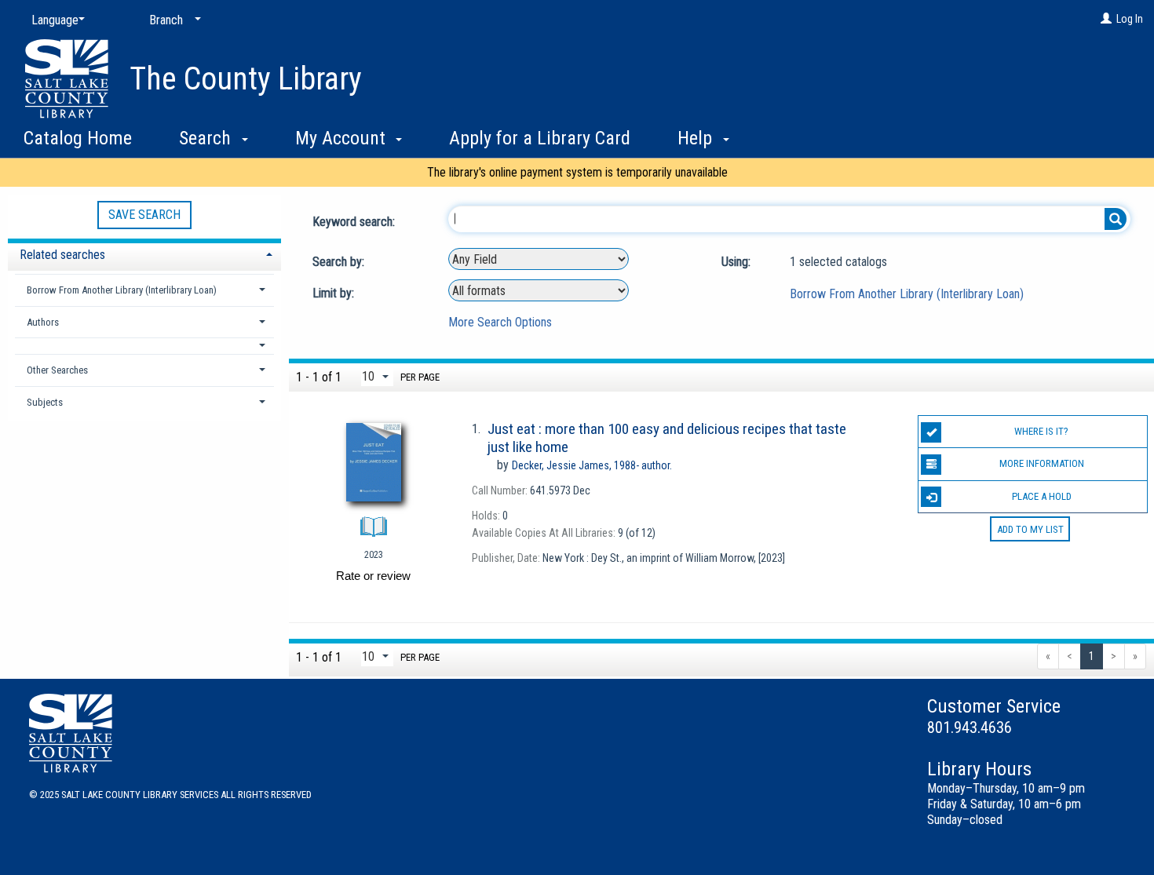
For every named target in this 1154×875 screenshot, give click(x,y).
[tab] (144, 253)
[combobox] (538, 259)
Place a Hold (1042, 496)
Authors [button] (43, 322)
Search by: (339, 261)
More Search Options (500, 322)
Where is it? (1041, 431)
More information (1041, 463)
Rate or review (373, 576)
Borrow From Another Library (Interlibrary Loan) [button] (122, 290)
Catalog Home (78, 138)
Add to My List (1030, 529)
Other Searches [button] (57, 370)
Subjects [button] (45, 402)
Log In (1129, 19)
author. (592, 465)
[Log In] (1106, 19)
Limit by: (334, 293)
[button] (144, 345)
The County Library (246, 78)
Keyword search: (355, 221)
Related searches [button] (62, 254)
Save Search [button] (144, 214)
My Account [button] (342, 138)
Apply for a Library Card (539, 138)
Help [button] (697, 138)
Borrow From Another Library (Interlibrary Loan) (907, 293)
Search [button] (207, 138)
